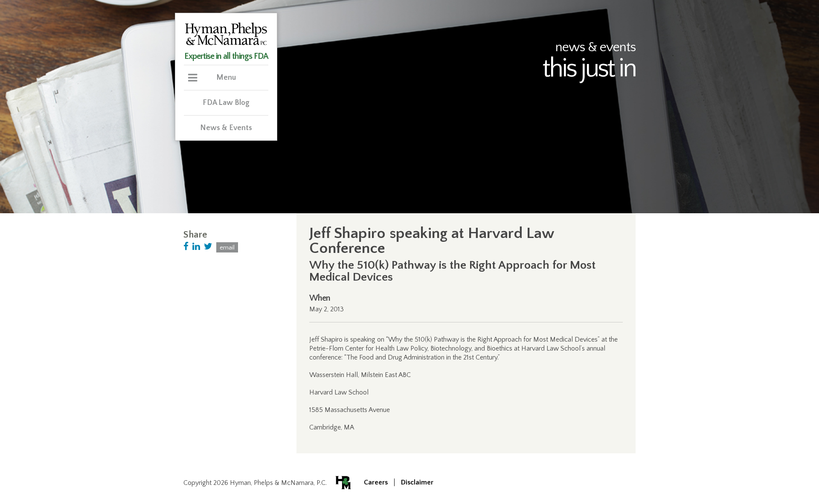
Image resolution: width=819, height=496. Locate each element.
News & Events (226, 128)
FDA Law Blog (226, 103)
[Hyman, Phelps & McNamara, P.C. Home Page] (226, 44)
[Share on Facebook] (186, 247)
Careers (376, 482)
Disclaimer (417, 482)
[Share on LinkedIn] (196, 247)
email (227, 247)
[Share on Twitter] (208, 247)
